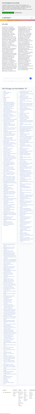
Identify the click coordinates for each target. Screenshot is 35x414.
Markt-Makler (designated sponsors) (9, 198)
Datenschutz (20, 393)
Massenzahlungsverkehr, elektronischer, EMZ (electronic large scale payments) (26, 93)
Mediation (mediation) (24, 115)
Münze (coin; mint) (6, 348)
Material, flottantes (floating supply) (26, 103)
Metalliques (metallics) (24, 152)
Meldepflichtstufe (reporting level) (26, 130)
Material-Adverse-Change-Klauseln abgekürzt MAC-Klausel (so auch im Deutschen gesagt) (26, 105)
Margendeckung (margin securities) (9, 143)
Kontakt (30, 393)
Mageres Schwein (6, 97)
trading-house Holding (30, 397)
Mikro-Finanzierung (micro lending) (26, 163)
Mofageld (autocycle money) (8, 281)
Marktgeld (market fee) (7, 187)
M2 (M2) (4, 99)
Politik (25, 394)
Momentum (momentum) (7, 282)
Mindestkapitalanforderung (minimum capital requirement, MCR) (25, 187)
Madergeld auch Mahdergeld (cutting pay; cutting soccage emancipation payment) (8, 105)
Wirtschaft (26, 395)
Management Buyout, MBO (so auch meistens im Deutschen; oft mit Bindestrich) (9, 129)
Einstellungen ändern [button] (18, 12)
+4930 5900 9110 (7, 392)
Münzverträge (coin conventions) (9, 365)
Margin (4, 91)
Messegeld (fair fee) (23, 149)
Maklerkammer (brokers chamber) (9, 115)
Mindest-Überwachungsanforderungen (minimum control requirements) (26, 208)
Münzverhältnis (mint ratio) (8, 364)
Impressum (31, 394)
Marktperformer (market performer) (9, 213)
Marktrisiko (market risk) (7, 221)
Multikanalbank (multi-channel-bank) (9, 332)
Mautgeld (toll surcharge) (24, 113)
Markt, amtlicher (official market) (9, 163)
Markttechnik (5, 93)
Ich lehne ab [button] (11, 12)
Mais (4, 96)
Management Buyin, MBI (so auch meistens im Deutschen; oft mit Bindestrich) (9, 125)
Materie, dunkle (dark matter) (25, 108)
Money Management (7, 92)
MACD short (5, 380)
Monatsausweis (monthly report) (9, 283)
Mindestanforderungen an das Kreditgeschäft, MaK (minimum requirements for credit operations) (26, 171)
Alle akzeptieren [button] (5, 12)
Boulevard (25, 399)
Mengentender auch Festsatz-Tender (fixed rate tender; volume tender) (26, 146)
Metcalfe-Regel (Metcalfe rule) (25, 153)
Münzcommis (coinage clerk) (8, 347)
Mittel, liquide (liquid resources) (9, 247)
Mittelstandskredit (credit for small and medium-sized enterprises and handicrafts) (9, 257)
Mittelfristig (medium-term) (8, 250)
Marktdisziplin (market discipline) (9, 181)
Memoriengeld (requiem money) (26, 138)
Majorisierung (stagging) (7, 110)
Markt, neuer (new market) (8, 171)
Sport (25, 398)
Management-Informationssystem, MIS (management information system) (9, 135)
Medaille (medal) (23, 114)
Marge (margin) (6, 141)
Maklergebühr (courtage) (7, 114)
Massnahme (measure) (24, 97)
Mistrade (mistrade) (23, 232)
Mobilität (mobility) (6, 269)
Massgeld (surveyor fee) (24, 96)
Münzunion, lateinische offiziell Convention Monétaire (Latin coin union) (9, 361)
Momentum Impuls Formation (8, 382)
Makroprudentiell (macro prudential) (9, 119)
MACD (4, 383)
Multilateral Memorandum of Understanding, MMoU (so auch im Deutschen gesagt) (9, 327)
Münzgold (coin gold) (7, 352)
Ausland (25, 400)
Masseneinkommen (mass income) (26, 91)
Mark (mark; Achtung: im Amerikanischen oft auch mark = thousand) (9, 146)
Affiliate (14, 395)
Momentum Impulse (7, 377)
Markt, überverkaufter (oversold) (9, 179)
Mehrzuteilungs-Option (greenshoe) (26, 126)
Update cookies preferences (5, 413)
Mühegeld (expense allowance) (9, 320)
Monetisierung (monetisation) (8, 287)
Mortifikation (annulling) (7, 315)
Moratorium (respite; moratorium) (9, 309)
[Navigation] (32, 18)
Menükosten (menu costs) (24, 148)
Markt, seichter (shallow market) (9, 176)
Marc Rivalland (6, 381)
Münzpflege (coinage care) (8, 355)
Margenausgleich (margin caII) (8, 142)
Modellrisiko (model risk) (7, 272)
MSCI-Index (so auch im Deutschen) (9, 316)
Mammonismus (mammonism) (8, 120)
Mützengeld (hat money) (7, 376)
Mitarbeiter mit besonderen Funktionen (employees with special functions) (26, 235)
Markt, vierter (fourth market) (8, 180)
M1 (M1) (4, 98)
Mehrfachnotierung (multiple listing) (26, 120)
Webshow (20, 405)
